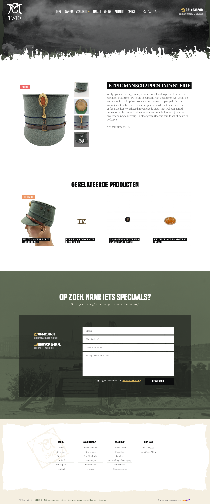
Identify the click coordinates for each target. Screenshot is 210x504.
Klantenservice (120, 468)
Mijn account (119, 447)
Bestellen (119, 451)
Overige (90, 468)
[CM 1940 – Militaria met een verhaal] (14, 11)
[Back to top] (205, 499)
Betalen (119, 456)
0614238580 (148, 447)
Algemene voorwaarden (78, 500)
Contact (131, 11)
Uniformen (90, 451)
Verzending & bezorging (119, 460)
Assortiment (82, 11)
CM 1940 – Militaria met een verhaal (50, 500)
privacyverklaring (131, 380)
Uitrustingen (90, 460)
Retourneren (120, 464)
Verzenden (158, 381)
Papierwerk (90, 464)
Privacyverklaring (98, 500)
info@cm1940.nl (148, 451)
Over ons (69, 11)
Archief (107, 11)
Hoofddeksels (90, 456)
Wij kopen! (119, 11)
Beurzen (97, 11)
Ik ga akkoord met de (120, 380)
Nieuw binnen (90, 447)
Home (58, 11)
